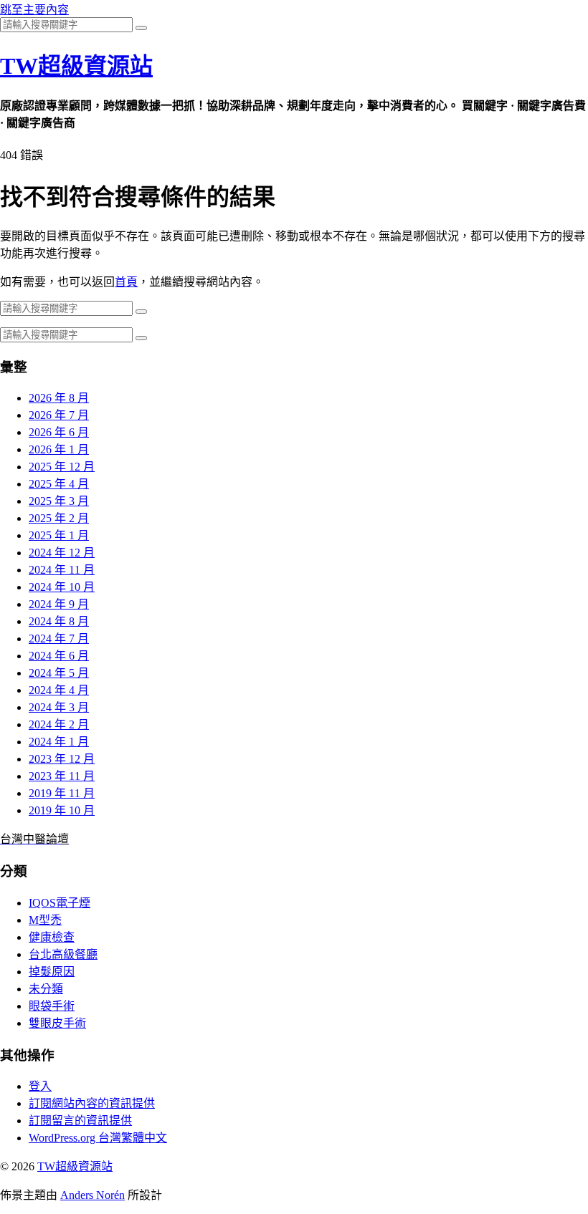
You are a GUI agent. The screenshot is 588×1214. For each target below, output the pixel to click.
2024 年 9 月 (59, 604)
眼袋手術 (52, 1006)
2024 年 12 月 (62, 552)
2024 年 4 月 (59, 690)
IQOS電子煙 (59, 903)
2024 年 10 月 (62, 587)
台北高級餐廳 (63, 954)
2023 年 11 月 (62, 776)
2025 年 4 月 (59, 484)
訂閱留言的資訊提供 (80, 1120)
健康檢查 (52, 937)
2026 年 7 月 (59, 415)
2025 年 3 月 (59, 501)
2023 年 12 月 (62, 759)
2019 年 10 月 (62, 810)
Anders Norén (92, 1195)
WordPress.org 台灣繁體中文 (98, 1138)
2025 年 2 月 (59, 518)
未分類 (46, 989)
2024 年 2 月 (59, 724)
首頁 (126, 282)
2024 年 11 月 (62, 570)
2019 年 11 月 (62, 793)
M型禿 (45, 920)
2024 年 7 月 (59, 638)
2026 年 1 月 (59, 449)
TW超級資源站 (76, 66)
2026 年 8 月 (59, 398)
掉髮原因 (52, 971)
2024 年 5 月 (59, 673)
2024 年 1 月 (59, 742)
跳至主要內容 (34, 10)
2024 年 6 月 (59, 656)
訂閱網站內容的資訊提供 (92, 1103)
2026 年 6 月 (59, 432)
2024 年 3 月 (59, 707)
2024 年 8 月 (59, 621)
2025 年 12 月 (62, 467)
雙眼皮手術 (57, 1023)
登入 (40, 1086)
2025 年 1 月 (59, 535)
